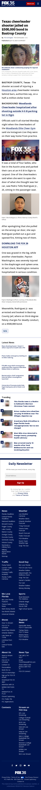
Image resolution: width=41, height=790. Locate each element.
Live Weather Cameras (23, 515)
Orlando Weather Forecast (25, 522)
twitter (16, 765)
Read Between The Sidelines (24, 598)
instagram (20, 765)
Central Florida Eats (7, 646)
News (4, 511)
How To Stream (7, 623)
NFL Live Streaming (22, 714)
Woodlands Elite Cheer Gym (20, 128)
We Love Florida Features (7, 601)
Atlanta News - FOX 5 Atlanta (24, 636)
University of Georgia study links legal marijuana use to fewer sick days (13, 387)
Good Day (23, 562)
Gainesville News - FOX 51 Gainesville (25, 626)
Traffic (5, 562)
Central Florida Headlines (7, 518)
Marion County (7, 532)
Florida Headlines (8, 514)
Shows (5, 619)
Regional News (23, 621)
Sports (22, 593)
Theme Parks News (6, 605)
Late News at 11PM (6, 636)
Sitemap (5, 556)
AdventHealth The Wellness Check (25, 574)
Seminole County (8, 540)
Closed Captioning (8, 696)
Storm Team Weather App (23, 542)
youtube (24, 765)
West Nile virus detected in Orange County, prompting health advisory (25, 435)
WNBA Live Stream (23, 750)
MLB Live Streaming (22, 723)
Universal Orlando (8, 614)
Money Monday (24, 588)
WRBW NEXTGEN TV (8, 688)
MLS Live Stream (25, 754)
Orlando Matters (7, 633)
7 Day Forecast (24, 526)
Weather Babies (24, 570)
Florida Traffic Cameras (7, 578)
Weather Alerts (24, 519)
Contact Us (6, 665)
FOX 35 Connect (24, 671)
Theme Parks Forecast (23, 529)
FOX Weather (23, 538)
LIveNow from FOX (7, 641)
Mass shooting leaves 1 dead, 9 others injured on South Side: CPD (13, 347)
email (29, 765)
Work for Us (6, 670)
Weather (23, 511)
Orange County (7, 534)
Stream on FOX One (24, 708)
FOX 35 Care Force (25, 568)
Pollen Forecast (24, 536)
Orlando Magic (24, 602)
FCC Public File (7, 699)
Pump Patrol (6, 565)
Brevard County (7, 524)
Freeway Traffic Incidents (7, 573)
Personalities (6, 667)
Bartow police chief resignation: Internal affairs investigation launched (13, 377)
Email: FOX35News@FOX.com (27, 661)
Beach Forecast (24, 533)
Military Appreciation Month (6, 552)
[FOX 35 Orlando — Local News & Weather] (8, 3)
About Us (6, 652)
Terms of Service (22, 495)
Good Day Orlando (8, 630)
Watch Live (30, 4)
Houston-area (9, 90)
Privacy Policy (23, 493)
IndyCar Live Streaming (23, 732)
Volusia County (7, 542)
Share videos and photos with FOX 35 (25, 667)
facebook (12, 765)
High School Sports (25, 609)
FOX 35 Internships (8, 673)
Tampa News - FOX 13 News (24, 631)
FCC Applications (8, 702)
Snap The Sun (24, 546)
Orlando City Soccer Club (23, 605)
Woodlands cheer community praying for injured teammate (20, 68)
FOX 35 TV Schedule (5, 626)
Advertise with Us (8, 684)
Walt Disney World (8, 609)
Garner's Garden (24, 580)
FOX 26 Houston (19, 38)
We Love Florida (24, 565)
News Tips (24, 652)
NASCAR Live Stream (23, 728)
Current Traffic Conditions (7, 569)
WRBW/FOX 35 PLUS (7, 693)
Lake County (6, 529)
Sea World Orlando (8, 611)
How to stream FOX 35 (7, 656)
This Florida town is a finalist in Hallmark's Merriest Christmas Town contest (26, 403)
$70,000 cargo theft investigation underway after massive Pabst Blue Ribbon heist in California (14, 367)
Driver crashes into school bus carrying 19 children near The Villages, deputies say (26, 413)
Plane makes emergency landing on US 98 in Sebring (14, 357)
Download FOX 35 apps (8, 681)
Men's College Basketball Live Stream (24, 738)
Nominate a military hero (6, 546)
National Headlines (8, 521)
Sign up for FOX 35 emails (8, 676)
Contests (6, 707)
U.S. (26, 38)
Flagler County (7, 526)
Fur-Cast (22, 583)
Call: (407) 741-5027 (24, 656)
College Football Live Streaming (24, 719)
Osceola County (7, 537)
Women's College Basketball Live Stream (25, 745)
